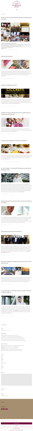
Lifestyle (2, 366)
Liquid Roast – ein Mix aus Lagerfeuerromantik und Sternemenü (14, 349)
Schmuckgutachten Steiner (4, 395)
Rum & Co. (2, 390)
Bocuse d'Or (9, 49)
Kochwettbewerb (13, 49)
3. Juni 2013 (2, 264)
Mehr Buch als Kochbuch (6, 56)
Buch (3, 78)
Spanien (14, 315)
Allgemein (2, 355)
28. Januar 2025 (2, 20)
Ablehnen (16, 425)
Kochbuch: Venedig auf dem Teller (9, 85)
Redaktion (7, 20)
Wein (1, 368)
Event (3, 161)
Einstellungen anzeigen (16, 428)
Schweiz (12, 161)
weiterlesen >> (3, 48)
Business (2, 358)
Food (3, 49)
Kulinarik (10, 78)
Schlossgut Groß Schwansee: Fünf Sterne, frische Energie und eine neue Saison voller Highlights (13, 340)
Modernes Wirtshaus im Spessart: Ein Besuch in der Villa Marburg (14, 350)
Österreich (13, 194)
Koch (11, 49)
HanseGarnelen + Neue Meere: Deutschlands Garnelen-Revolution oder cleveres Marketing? (12, 337)
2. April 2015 (2, 57)
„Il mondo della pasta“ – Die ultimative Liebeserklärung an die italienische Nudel (11, 336)
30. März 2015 (2, 86)
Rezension (13, 78)
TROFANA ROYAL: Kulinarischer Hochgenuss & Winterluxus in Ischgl (9, 335)
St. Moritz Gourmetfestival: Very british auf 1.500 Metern (14, 140)
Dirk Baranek (7, 115)
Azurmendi (16, 310)
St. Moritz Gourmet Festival (16, 161)
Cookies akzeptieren (16, 423)
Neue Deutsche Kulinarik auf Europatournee (11, 231)
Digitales (2, 359)
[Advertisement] (16, 380)
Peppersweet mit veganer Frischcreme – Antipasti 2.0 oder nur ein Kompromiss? (14, 345)
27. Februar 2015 (3, 115)
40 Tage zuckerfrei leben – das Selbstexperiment (12, 346)
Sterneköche (17, 49)
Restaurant (6, 194)
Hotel (1, 365)
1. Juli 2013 (2, 171)
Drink (1, 360)
